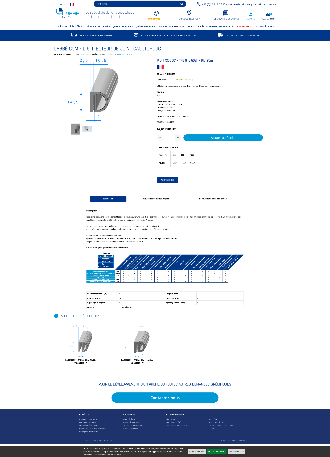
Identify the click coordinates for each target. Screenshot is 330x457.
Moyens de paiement (131, 422)
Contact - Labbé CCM (88, 419)
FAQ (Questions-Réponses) (133, 425)
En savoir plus (264, 26)
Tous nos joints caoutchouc (87, 54)
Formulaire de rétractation (90, 425)
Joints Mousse (145, 26)
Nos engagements (130, 428)
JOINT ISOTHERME (125, 54)
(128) (163, 18)
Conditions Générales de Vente (92, 428)
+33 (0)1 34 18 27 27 (239, 4)
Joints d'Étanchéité (97, 26)
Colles (211, 428)
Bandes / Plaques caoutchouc (175, 26)
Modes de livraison (130, 419)
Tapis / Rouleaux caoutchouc (214, 26)
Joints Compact (122, 26)
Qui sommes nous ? (87, 422)
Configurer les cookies (88, 431)
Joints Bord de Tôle (69, 26)
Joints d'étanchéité (173, 422)
